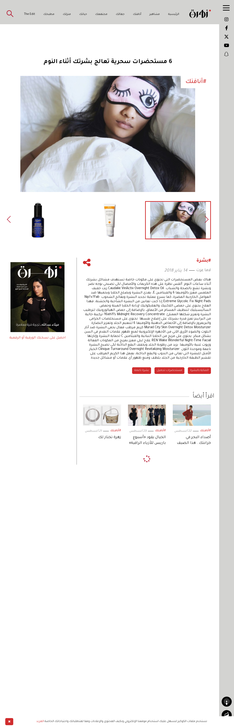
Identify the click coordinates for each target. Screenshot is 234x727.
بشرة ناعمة (141, 370)
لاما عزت (203, 270)
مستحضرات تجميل (169, 370)
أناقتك (137, 14)
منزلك (67, 14)
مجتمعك (101, 14)
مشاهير (154, 14)
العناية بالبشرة (199, 370)
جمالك (120, 14)
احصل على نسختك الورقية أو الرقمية (37, 338)
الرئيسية (173, 14)
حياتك (83, 14)
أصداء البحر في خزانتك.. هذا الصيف (194, 440)
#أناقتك (205, 430)
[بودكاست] (227, 702)
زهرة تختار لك (109, 437)
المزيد (40, 721)
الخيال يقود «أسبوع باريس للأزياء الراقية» (147, 440)
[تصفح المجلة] (227, 715)
